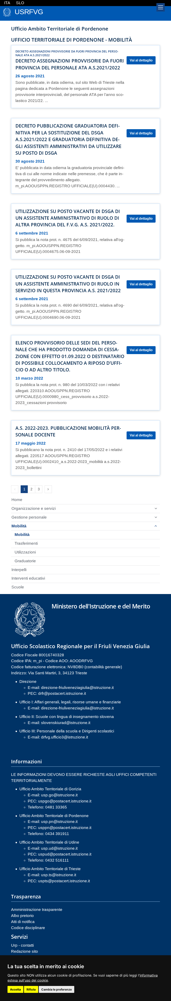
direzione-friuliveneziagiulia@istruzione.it (77, 687)
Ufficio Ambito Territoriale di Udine (49, 842)
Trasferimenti (26, 543)
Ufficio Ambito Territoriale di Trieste (50, 869)
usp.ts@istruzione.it (58, 875)
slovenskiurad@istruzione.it (65, 722)
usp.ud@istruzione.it (59, 848)
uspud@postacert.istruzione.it (64, 854)
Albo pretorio (22, 915)
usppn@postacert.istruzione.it (64, 827)
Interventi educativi (28, 578)
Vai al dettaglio (141, 60)
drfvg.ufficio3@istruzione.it (64, 737)
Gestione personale (29, 517)
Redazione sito (24, 951)
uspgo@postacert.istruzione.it (64, 801)
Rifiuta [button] (31, 989)
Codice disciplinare (28, 928)
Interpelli (18, 569)
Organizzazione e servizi (33, 508)
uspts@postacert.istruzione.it (64, 881)
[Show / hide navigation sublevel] (156, 508)
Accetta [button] (15, 989)
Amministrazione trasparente (36, 909)
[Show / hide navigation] (160, 7)
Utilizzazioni (25, 552)
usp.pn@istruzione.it (59, 821)
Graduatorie (25, 561)
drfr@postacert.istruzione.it (62, 693)
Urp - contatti (22, 945)
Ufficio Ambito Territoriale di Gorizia (50, 789)
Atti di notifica (23, 921)
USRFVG (29, 12)
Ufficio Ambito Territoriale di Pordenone (54, 816)
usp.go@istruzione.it (59, 795)
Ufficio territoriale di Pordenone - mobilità (71, 40)
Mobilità (18, 526)
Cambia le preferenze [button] (56, 989)
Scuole (17, 587)
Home (16, 499)
